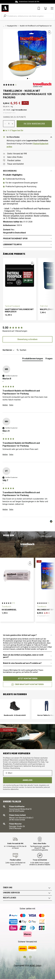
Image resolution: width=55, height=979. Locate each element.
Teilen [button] (11, 405)
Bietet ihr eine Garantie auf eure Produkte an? (22, 663)
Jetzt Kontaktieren (27, 679)
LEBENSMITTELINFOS (12, 244)
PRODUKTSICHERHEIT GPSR (15, 238)
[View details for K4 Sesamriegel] (16, 575)
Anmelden (27, 780)
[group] (27, 328)
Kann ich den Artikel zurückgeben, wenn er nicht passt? (23, 656)
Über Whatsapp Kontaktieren (29, 684)
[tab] (32, 359)
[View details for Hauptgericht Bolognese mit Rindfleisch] (19, 276)
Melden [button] (5, 405)
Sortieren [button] (7, 350)
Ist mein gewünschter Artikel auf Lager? (20, 635)
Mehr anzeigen (46, 536)
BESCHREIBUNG (10, 171)
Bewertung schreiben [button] (27, 339)
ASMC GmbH (35, 965)
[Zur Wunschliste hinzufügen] (49, 32)
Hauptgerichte (12, 26)
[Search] (5, 16)
